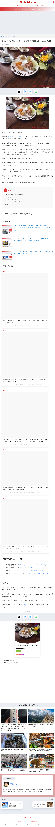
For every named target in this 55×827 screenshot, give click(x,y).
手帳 (38, 5)
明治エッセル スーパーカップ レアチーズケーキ (32, 565)
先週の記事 (9, 197)
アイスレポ (32, 5)
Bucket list (26, 5)
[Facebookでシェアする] (25, 92)
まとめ (6, 204)
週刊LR (12, 660)
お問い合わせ (19, 5)
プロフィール (11, 5)
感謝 (17, 663)
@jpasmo (26, 605)
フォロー (27, 825)
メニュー (38, 825)
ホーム (5, 825)
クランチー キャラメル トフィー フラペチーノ (37, 574)
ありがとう (11, 663)
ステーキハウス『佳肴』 (14, 136)
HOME (28, 817)
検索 (49, 825)
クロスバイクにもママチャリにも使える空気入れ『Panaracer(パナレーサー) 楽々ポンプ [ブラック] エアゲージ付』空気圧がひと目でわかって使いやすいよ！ (33, 228)
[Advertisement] (27, 24)
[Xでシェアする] (19, 92)
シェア (16, 825)
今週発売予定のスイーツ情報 (13, 201)
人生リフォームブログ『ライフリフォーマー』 (27, 9)
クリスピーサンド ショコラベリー (35, 571)
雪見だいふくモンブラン (27, 568)
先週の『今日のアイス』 (12, 199)
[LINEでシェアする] (36, 92)
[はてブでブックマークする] (30, 92)
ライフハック (44, 5)
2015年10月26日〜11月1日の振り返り (15, 194)
